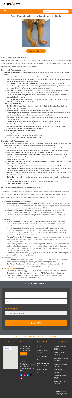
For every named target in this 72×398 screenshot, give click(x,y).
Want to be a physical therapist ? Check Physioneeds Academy (36, 336)
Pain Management (10, 268)
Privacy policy (41, 373)
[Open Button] (5, 11)
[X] (31, 375)
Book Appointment (42, 356)
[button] (36, 51)
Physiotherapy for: (11, 308)
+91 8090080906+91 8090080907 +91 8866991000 (25, 348)
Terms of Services (42, 369)
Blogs (38, 360)
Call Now (24, 354)
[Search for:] (53, 11)
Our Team (40, 347)
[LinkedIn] (28, 375)
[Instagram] (25, 375)
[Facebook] (21, 375)
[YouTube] (21, 378)
